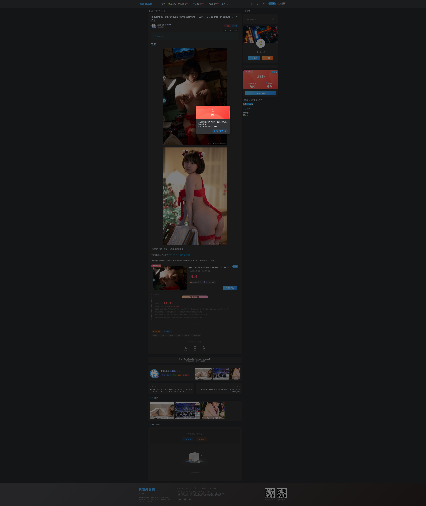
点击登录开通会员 (220, 131)
